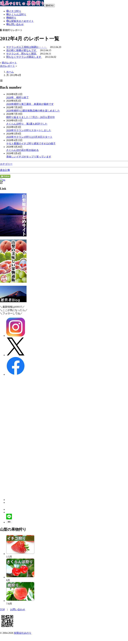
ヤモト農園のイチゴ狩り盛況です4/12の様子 (31, 143)
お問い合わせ (16, 24)
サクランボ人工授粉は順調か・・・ (26, 47)
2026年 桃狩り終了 (17, 97)
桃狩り (12, 17)
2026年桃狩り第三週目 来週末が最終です (30, 104)
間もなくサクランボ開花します (24, 57)
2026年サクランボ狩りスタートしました (28, 130)
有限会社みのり (22, 633)
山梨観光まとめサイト (21, 21)
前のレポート (9, 62)
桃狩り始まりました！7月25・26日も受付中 (30, 117)
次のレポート (7, 66)
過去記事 (5, 170)
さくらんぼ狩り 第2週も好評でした (26, 123)
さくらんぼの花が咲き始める (22, 150)
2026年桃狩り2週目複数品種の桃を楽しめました (33, 110)
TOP (2, 609)
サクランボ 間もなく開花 (21, 53)
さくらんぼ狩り (17, 14)
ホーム (10, 71)
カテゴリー (6, 164)
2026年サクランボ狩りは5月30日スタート (29, 137)
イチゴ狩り (15, 11)
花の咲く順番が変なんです (21, 50)
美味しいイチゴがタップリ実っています (28, 156)
